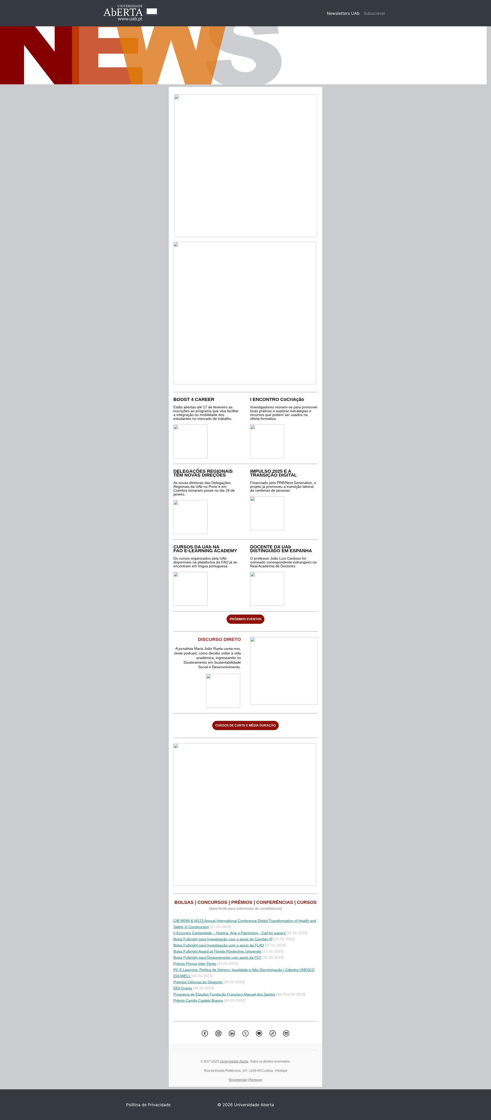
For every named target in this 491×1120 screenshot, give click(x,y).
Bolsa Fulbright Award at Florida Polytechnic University (217, 951)
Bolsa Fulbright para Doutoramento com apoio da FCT (217, 957)
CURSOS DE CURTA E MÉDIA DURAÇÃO (245, 725)
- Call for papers (271, 933)
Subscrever (374, 13)
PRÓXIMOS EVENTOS (245, 619)
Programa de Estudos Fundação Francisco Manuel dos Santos (224, 994)
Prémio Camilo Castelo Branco (198, 1000)
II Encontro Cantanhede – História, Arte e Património (215, 933)
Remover (255, 1080)
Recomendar (238, 1080)
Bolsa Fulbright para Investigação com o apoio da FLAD (218, 945)
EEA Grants (182, 988)
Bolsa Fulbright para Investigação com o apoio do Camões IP (223, 939)
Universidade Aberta (234, 1061)
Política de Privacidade (148, 1104)
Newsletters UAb (344, 13)
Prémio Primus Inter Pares (194, 964)
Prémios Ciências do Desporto (197, 982)
